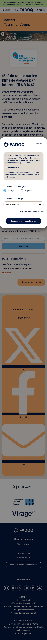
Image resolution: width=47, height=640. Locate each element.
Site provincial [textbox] (12, 204)
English (28, 190)
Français (11, 190)
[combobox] (24, 204)
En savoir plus (11, 167)
